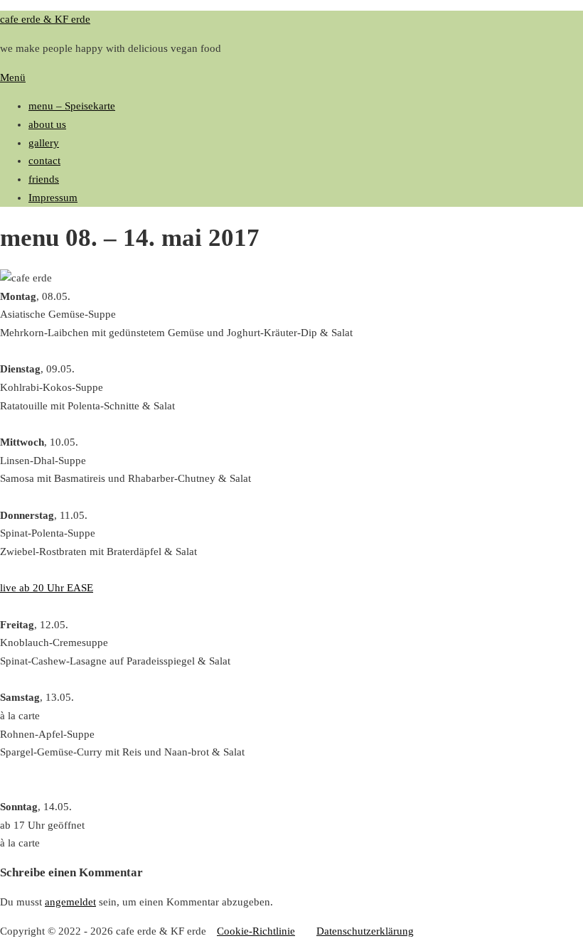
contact (44, 160)
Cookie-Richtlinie (256, 931)
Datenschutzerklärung (365, 931)
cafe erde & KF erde (45, 19)
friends (43, 179)
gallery (43, 143)
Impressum (52, 197)
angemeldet (70, 902)
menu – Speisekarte (71, 106)
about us (47, 124)
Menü (13, 77)
